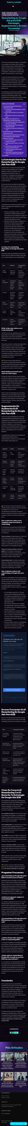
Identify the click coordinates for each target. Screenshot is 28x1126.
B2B (3, 13)
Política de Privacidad (6, 1121)
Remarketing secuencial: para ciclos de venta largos (15, 116)
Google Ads (11, 13)
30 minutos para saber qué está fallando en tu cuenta (15, 129)
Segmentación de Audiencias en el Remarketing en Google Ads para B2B (11, 119)
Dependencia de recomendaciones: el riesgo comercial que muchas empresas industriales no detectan (7, 1065)
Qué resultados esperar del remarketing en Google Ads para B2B (14, 126)
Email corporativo (8, 660)
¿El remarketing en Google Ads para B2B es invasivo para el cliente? (14, 140)
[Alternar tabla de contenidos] (23, 104)
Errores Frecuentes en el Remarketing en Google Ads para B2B (12, 132)
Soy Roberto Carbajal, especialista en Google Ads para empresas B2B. (13, 1018)
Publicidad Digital (10, 15)
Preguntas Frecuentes (8, 138)
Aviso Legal (4, 1122)
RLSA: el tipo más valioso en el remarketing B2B (14, 113)
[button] (13, 6)
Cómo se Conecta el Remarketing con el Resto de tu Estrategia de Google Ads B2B (13, 135)
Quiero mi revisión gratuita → (14, 690)
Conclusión (5, 155)
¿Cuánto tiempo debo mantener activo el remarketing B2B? (14, 150)
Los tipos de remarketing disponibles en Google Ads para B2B (15, 110)
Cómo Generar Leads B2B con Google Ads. (14, 868)
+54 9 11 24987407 (5, 1113)
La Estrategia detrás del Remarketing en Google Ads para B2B (12, 107)
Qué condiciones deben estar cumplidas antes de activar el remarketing (15, 123)
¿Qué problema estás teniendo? (12, 670)
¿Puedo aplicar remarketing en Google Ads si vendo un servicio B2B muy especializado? (15, 153)
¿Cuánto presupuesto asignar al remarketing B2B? (15, 144)
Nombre (5, 652)
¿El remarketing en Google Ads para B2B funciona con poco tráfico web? (14, 147)
